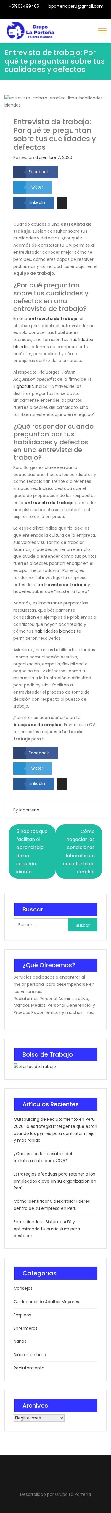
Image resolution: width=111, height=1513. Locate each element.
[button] (102, 29)
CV (68, 245)
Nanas (20, 1341)
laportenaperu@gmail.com (76, 6)
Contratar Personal (60, 15)
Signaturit (23, 386)
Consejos (23, 1288)
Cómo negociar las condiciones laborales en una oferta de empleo (79, 851)
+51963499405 (24, 6)
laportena (29, 810)
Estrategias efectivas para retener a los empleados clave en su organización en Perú (55, 1181)
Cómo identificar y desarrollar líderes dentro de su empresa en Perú (52, 1204)
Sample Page (75, 15)
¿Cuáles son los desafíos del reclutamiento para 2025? (43, 1157)
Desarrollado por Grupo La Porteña (55, 1494)
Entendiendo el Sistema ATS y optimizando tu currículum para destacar (47, 1229)
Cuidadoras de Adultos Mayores (46, 1302)
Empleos (22, 1315)
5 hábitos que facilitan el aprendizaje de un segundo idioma (32, 851)
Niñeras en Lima (30, 1355)
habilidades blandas (55, 631)
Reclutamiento (29, 1368)
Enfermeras (26, 1328)
